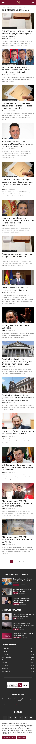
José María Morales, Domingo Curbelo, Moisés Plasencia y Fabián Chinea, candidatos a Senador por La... (18, 183)
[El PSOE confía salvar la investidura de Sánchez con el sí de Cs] (18, 421)
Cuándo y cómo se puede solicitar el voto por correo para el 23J (18, 255)
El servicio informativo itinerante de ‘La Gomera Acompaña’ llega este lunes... (23, 581)
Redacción (5, 38)
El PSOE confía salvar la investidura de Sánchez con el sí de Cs (18, 432)
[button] (3, 2)
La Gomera (5, 392)
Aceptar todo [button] (21, 737)
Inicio (3, 7)
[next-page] (23, 561)
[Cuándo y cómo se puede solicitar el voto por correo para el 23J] (18, 244)
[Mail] (15, 718)
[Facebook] (5, 718)
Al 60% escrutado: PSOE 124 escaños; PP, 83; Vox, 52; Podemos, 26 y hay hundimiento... (17, 503)
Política (4, 322)
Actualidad (16, 604)
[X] (26, 718)
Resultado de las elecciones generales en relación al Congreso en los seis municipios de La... (17, 361)
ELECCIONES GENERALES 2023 (9, 28)
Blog (15, 618)
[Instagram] (10, 718)
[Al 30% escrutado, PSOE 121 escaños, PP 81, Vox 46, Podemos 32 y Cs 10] (18, 527)
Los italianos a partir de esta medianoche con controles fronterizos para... (21, 600)
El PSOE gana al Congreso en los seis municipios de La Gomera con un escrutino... (17, 467)
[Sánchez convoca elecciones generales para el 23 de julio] (18, 277)
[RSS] (21, 718)
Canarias (4, 138)
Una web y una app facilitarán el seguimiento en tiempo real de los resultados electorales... (17, 105)
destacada (16, 585)
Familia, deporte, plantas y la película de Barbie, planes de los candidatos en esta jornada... (16, 69)
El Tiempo (16, 629)
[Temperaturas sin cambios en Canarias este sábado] (7, 591)
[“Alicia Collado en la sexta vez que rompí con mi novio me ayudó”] (7, 636)
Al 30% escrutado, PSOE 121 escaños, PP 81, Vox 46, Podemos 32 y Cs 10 (17, 539)
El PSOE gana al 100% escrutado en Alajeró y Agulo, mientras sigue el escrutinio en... (18, 33)
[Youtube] (31, 718)
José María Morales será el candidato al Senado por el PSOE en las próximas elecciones (18, 220)
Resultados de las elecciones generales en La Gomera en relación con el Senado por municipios (18, 397)
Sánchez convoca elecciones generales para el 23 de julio (15, 289)
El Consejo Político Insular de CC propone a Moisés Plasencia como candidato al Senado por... (17, 143)
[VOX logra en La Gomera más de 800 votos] (18, 315)
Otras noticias (17, 637)
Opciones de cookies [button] (9, 737)
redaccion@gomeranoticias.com (22, 705)
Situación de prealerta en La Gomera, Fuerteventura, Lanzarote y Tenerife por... (23, 625)
